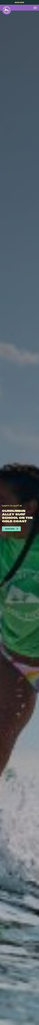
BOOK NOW (9, 529)
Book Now (19, 2)
